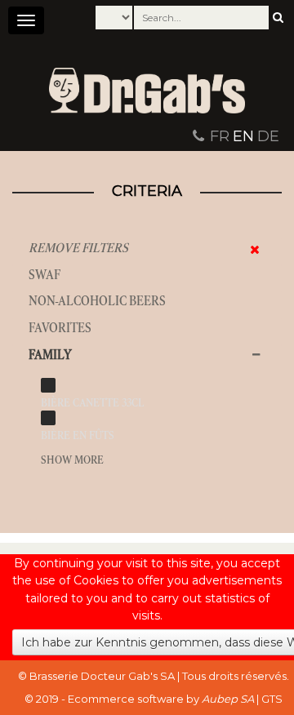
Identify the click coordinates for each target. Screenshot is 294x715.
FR (219, 136)
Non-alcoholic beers (97, 301)
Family (50, 354)
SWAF (44, 274)
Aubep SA (228, 698)
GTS (272, 698)
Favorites (60, 327)
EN (243, 136)
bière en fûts (77, 435)
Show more (72, 460)
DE (268, 136)
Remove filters (78, 247)
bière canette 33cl (92, 403)
